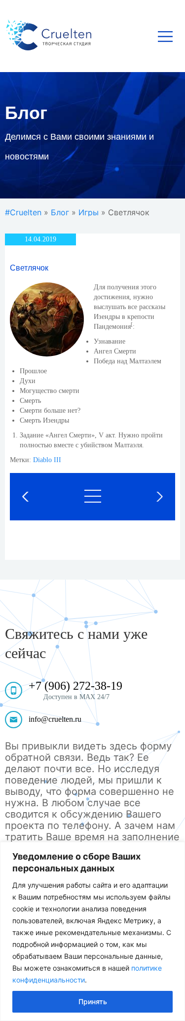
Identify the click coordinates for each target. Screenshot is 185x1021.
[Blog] (92, 496)
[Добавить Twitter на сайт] (146, 497)
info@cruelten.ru (55, 719)
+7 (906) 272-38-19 (75, 685)
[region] (92, 931)
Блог (60, 212)
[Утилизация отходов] (39, 497)
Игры (88, 212)
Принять (92, 1001)
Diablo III (47, 460)
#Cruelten (23, 212)
